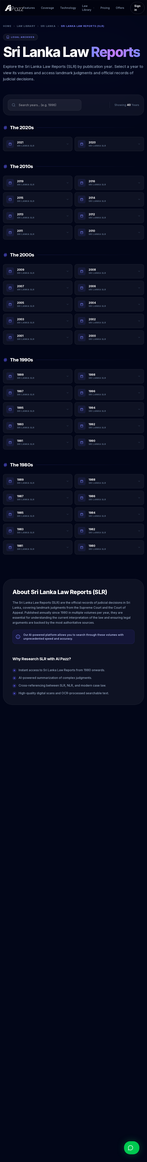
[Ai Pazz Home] (14, 8)
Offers (120, 7)
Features (29, 7)
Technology (68, 7)
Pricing (105, 7)
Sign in (137, 7)
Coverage (47, 7)
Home (7, 26)
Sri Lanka (48, 26)
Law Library (26, 26)
